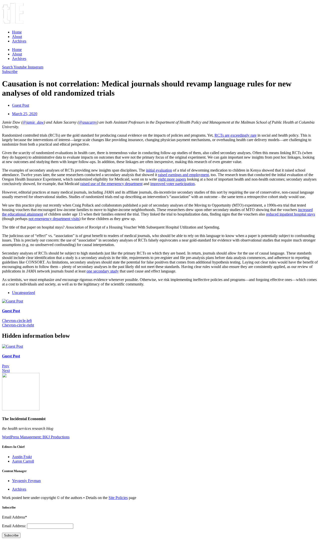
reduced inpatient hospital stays (290, 214)
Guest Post (11, 311)
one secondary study (102, 271)
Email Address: (14, 526)
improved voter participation (172, 184)
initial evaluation (159, 170)
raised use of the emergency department (111, 184)
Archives (19, 41)
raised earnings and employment (183, 175)
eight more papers (172, 179)
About (17, 36)
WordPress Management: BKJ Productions (36, 437)
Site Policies (118, 498)
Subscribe (11, 535)
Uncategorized (23, 292)
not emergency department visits (53, 219)
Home (17, 32)
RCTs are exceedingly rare (235, 135)
